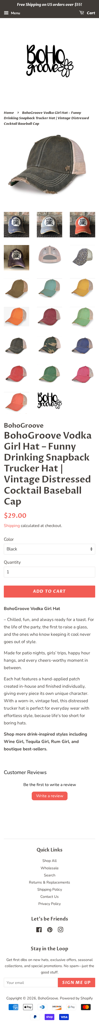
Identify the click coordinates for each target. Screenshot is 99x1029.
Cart (90, 13)
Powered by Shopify (76, 998)
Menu (15, 13)
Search (49, 875)
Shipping (12, 526)
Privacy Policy (49, 903)
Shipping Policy (49, 889)
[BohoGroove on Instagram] (60, 930)
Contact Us (49, 896)
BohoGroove (48, 998)
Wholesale (50, 868)
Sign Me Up (76, 982)
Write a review (49, 796)
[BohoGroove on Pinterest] (50, 930)
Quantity (12, 562)
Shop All (49, 860)
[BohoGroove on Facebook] (39, 930)
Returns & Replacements (49, 882)
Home (9, 113)
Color (9, 539)
